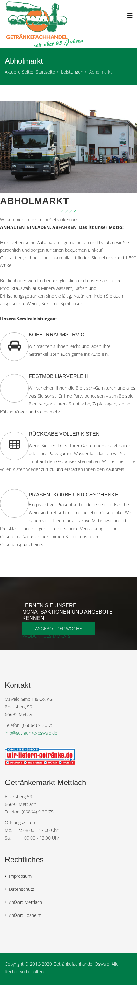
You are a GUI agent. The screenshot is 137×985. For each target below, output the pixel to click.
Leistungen (72, 72)
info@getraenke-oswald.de (31, 733)
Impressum (20, 876)
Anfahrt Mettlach (25, 902)
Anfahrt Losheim (25, 915)
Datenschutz (21, 889)
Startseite (45, 72)
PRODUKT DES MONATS (46, 636)
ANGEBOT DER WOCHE (58, 628)
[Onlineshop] (68, 756)
